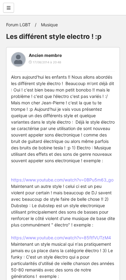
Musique (49, 24)
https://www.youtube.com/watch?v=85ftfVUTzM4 (61, 237)
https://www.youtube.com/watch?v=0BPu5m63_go (62, 179)
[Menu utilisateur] (8, 8)
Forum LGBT (18, 24)
